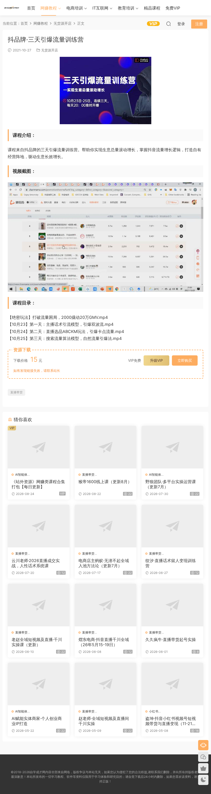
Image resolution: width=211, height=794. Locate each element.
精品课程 (152, 8)
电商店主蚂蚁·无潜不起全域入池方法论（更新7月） (103, 563)
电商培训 (74, 8)
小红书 (153, 711)
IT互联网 (100, 8)
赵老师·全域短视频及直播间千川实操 (103, 721)
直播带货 (16, 392)
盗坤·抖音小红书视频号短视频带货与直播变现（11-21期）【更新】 (170, 721)
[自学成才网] (11, 7)
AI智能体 (21, 474)
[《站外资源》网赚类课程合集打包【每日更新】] (38, 447)
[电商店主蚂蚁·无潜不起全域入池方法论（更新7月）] (105, 526)
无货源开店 (49, 50)
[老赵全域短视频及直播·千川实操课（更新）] (38, 605)
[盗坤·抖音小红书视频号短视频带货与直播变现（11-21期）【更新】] (172, 684)
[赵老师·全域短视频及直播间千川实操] (105, 684)
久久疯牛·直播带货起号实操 (170, 639)
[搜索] (168, 23)
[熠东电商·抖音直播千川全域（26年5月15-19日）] (105, 605)
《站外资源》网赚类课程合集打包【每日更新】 (38, 484)
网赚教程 (48, 8)
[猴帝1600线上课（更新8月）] (105, 447)
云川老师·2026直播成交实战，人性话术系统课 (36, 563)
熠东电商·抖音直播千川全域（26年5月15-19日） (103, 642)
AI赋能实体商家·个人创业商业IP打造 (37, 721)
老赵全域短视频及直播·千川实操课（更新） (37, 642)
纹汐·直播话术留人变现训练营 (170, 563)
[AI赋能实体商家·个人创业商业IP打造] (38, 684)
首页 (31, 8)
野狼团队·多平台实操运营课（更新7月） (170, 484)
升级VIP (156, 360)
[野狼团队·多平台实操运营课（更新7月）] (172, 447)
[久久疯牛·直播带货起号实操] (172, 605)
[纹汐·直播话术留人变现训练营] (172, 526)
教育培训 (126, 8)
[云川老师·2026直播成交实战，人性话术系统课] (38, 526)
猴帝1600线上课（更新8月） (105, 481)
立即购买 (185, 360)
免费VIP (172, 8)
